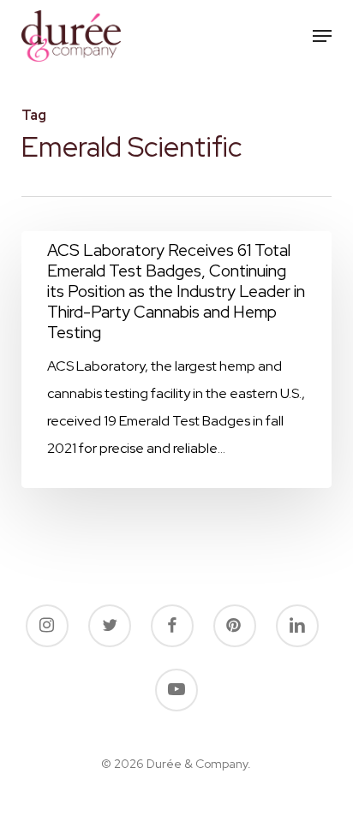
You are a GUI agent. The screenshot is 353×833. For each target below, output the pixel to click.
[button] (322, 36)
